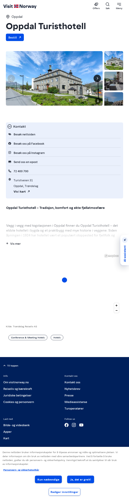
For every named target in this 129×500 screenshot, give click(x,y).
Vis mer (15, 243)
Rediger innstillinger (64, 492)
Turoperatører (74, 408)
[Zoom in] (116, 305)
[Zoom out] (116, 310)
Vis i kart (20, 191)
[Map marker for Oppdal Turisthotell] (64, 280)
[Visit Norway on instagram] (74, 425)
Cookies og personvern (18, 402)
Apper (7, 431)
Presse (69, 395)
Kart (6, 438)
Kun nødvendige (48, 479)
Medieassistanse (75, 402)
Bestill (12, 37)
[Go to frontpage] (24, 6)
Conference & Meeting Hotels (28, 337)
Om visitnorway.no (16, 382)
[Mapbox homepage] (111, 256)
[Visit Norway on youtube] (81, 425)
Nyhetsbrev (72, 389)
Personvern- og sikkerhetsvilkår (21, 469)
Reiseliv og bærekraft (17, 389)
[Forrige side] (11, 78)
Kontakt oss (72, 382)
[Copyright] (98, 101)
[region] (64, 283)
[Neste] (97, 78)
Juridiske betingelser (17, 395)
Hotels (57, 337)
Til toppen (12, 365)
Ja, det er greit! (80, 479)
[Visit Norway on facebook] (66, 425)
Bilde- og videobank (16, 425)
